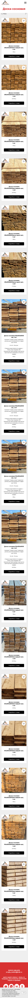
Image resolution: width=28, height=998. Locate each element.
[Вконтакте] (16, 986)
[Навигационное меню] (25, 3)
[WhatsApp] (11, 986)
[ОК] (22, 986)
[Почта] (5, 986)
